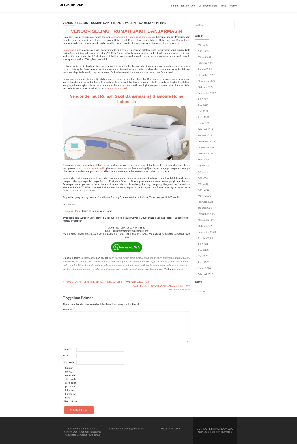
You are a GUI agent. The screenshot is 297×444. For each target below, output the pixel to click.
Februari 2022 (205, 129)
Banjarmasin (69, 50)
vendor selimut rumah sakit (90, 168)
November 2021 (206, 147)
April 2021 (203, 190)
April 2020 (203, 262)
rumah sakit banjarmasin (81, 265)
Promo (233, 5)
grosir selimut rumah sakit (176, 258)
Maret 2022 (204, 123)
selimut (99, 265)
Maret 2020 (204, 268)
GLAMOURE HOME (71, 5)
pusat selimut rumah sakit (166, 261)
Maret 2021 (204, 196)
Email (66, 355)
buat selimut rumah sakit (149, 258)
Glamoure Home (71, 211)
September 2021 (207, 159)
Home (174, 5)
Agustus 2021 (205, 165)
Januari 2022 (205, 135)
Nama (67, 349)
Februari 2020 (205, 274)
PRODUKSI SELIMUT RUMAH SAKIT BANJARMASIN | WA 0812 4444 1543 (106, 282)
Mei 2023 (203, 45)
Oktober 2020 (205, 226)
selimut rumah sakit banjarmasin (142, 265)
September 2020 (207, 232)
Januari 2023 (205, 69)
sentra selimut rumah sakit (173, 265)
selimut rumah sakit (117, 88)
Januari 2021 (205, 208)
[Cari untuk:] (214, 25)
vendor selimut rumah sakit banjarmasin (133, 37)
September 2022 (207, 93)
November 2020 (206, 220)
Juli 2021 (203, 171)
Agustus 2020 (205, 238)
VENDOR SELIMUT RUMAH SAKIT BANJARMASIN (126, 31)
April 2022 (203, 117)
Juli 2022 (203, 99)
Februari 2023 (205, 63)
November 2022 (206, 81)
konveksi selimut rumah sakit (78, 261)
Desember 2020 (206, 214)
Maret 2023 (204, 57)
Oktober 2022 (205, 87)
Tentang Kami (188, 5)
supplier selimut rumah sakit (77, 269)
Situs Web (68, 362)
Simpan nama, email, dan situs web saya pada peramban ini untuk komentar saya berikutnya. (71, 385)
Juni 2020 (203, 250)
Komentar (69, 309)
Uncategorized (88, 258)
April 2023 (203, 51)
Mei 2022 (203, 111)
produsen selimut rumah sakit (137, 261)
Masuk (201, 291)
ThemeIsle (226, 432)
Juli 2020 (203, 244)
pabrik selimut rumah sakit (107, 261)
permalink (178, 269)
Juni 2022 (203, 105)
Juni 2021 (203, 177)
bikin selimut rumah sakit (122, 258)
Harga (223, 5)
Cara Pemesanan (208, 5)
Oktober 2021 (205, 153)
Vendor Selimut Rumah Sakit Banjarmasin (109, 96)
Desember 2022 (206, 75)
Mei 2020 (203, 256)
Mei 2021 (203, 184)
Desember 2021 (206, 141)
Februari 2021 (205, 202)
